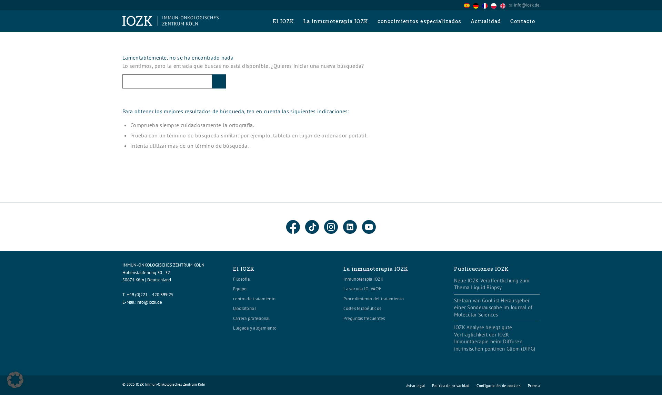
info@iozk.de (527, 5)
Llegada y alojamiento (255, 328)
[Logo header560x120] (170, 21)
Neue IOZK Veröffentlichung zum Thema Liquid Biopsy (492, 284)
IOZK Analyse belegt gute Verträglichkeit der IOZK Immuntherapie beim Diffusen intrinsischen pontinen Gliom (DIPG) (494, 338)
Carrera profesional (251, 318)
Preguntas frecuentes (364, 318)
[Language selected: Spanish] (486, 5)
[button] (15, 380)
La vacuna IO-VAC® (362, 289)
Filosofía (241, 279)
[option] (477, 5)
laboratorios (244, 308)
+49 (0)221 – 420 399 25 (150, 295)
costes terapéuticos (362, 308)
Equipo (240, 289)
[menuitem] (283, 21)
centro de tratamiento (254, 299)
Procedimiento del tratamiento (373, 299)
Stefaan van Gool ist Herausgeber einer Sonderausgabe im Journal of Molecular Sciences (493, 307)
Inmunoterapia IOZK (363, 279)
